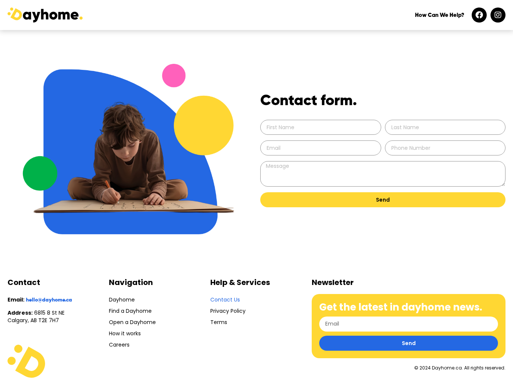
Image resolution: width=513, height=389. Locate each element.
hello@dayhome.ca (49, 300)
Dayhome (122, 299)
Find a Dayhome (130, 311)
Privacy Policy (228, 311)
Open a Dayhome (132, 322)
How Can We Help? (439, 15)
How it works (125, 333)
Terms (218, 322)
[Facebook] (479, 15)
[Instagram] (497, 15)
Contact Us (225, 299)
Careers (119, 344)
